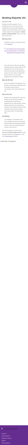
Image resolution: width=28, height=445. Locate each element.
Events (4, 433)
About (4, 440)
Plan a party (6, 436)
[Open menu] (25, 2)
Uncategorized (12, 141)
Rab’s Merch (6, 443)
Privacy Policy (7, 438)
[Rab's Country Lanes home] (14, 4)
